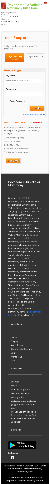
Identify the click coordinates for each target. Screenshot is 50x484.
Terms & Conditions (21, 393)
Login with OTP (35, 56)
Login (13, 353)
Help (13, 360)
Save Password (18, 101)
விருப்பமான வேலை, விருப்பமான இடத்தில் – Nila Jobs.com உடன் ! (23, 404)
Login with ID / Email (15, 58)
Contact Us (16, 356)
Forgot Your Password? (34, 114)
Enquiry (14, 341)
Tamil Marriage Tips (20, 389)
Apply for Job (17, 345)
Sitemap (15, 381)
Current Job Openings (22, 349)
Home (14, 337)
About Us (15, 385)
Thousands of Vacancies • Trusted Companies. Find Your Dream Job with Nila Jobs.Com (24, 416)
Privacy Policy (17, 397)
